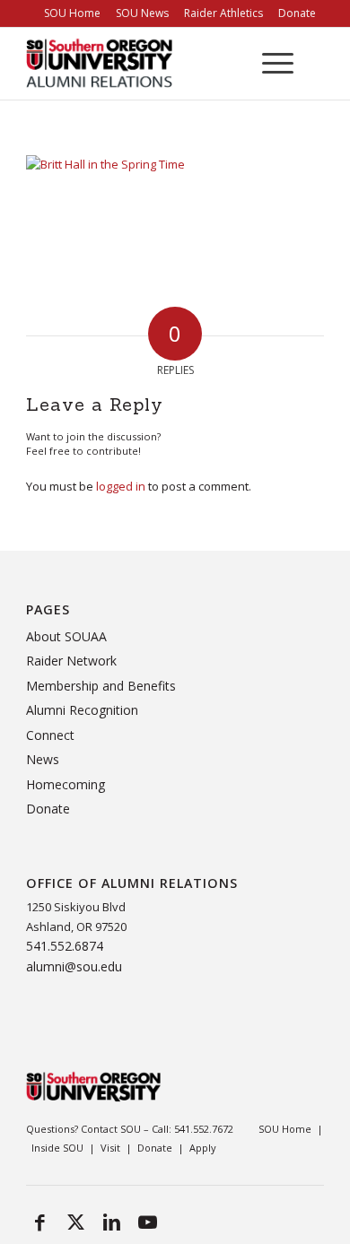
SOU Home (284, 1128)
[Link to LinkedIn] (111, 1221)
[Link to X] (75, 1221)
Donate (48, 808)
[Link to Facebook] (39, 1221)
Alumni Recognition (82, 709)
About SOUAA (66, 636)
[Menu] (268, 64)
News (42, 759)
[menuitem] (72, 13)
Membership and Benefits (101, 685)
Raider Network (71, 660)
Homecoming (65, 784)
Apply (202, 1147)
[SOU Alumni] (125, 64)
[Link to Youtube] (147, 1221)
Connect (50, 735)
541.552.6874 (64, 945)
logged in (120, 486)
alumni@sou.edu (74, 966)
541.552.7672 (203, 1128)
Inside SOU (57, 1147)
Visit (110, 1147)
